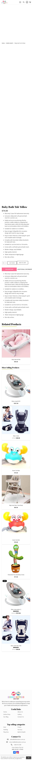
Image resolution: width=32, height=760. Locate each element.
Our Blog (5, 717)
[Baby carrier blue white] (16, 616)
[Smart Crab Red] (16, 511)
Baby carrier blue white (16, 645)
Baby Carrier (16, 436)
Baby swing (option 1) (16, 609)
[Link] (4, 2)
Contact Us (21, 717)
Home (3, 43)
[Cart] (30, 2)
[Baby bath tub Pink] (16, 330)
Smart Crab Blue (16, 470)
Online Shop (6, 714)
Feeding (5, 729)
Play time (6, 732)
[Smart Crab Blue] (16, 441)
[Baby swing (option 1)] (16, 580)
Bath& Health (9, 43)
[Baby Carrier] (16, 407)
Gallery (20, 714)
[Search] (23, 2)
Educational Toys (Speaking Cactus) (16, 574)
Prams (19, 727)
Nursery (20, 729)
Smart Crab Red (16, 540)
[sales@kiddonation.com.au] (8, 739)
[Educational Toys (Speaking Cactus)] (16, 545)
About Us (20, 712)
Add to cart (22, 262)
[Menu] (20, 2)
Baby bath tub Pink (16, 359)
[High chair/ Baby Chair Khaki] (16, 476)
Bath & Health (21, 732)
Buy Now (12, 263)
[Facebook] (14, 752)
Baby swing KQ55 (16, 401)
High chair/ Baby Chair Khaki (16, 505)
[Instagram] (17, 752)
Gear (4, 727)
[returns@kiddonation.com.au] (7, 742)
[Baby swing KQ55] (16, 372)
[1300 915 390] (12, 745)
